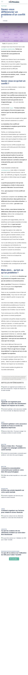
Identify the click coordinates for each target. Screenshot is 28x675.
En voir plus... (14, 559)
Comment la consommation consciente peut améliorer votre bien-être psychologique (12, 470)
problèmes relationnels (8, 49)
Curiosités (4, 529)
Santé (2, 422)
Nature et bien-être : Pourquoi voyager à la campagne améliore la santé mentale (13, 448)
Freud (11, 108)
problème (6, 276)
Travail (3, 508)
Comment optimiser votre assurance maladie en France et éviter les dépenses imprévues (14, 425)
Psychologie (4, 5)
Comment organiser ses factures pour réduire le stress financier (12, 511)
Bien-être (3, 400)
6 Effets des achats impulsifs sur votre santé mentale (12, 491)
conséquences (5, 170)
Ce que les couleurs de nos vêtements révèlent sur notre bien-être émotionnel (13, 532)
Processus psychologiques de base (10, 551)
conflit (4, 83)
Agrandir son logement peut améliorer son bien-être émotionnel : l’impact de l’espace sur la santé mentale (14, 403)
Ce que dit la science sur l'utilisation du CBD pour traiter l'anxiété (13, 554)
